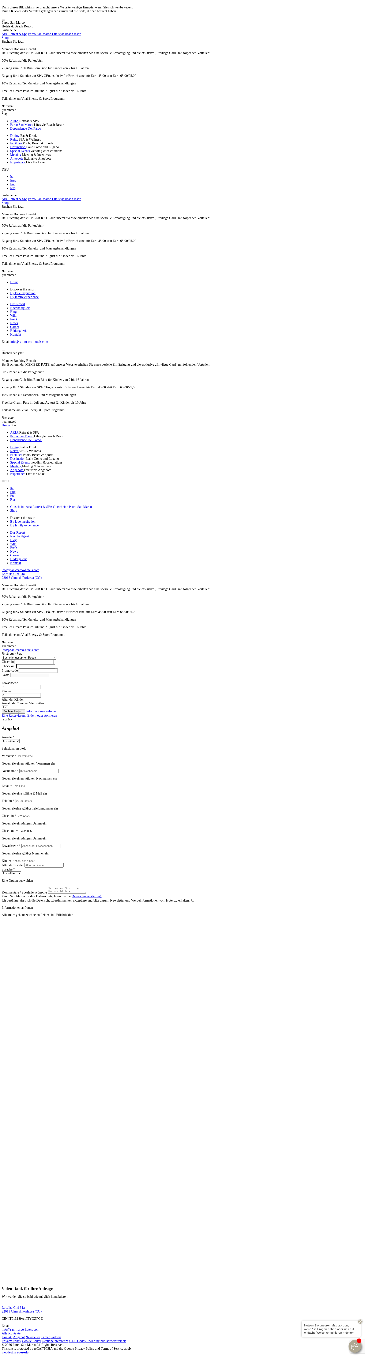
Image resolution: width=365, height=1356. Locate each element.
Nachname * (10, 771)
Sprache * (8, 869)
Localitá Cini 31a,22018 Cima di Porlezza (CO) (22, 575)
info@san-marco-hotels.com (29, 341)
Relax (14, 139)
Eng (13, 180)
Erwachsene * (11, 846)
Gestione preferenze (55, 1341)
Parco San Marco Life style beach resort (54, 34)
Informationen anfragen (41, 711)
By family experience (24, 297)
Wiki (13, 315)
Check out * (10, 831)
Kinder (6, 691)
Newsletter (33, 1337)
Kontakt (15, 334)
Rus (12, 188)
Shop (5, 37)
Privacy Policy (11, 1341)
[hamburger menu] (3, 19)
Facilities (16, 143)
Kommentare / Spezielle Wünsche (24, 892)
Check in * (9, 816)
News (14, 323)
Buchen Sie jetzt (12, 41)
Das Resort (17, 304)
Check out (8, 666)
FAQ (13, 319)
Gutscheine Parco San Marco (72, 506)
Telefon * (8, 801)
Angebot (19, 1337)
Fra (12, 184)
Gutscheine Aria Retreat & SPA (31, 506)
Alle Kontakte (11, 1333)
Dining (15, 135)
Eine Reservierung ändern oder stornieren (29, 715)
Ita (12, 176)
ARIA (14, 121)
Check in (8, 661)
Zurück (7, 719)
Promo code (10, 670)
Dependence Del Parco (26, 128)
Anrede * (8, 737)
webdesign (15, 1352)
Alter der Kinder (13, 699)
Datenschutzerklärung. (87, 896)
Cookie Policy (31, 1341)
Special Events (20, 151)
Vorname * (9, 756)
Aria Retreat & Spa (14, 34)
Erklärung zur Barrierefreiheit (106, 1341)
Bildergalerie (18, 330)
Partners (55, 1337)
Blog (13, 311)
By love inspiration (22, 293)
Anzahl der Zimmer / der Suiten (23, 703)
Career (14, 327)
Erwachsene (10, 683)
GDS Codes (77, 1341)
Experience (18, 162)
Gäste (5, 675)
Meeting (16, 154)
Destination (18, 147)
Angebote (17, 158)
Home (14, 282)
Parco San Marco (22, 124)
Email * (7, 786)
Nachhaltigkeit (20, 308)
